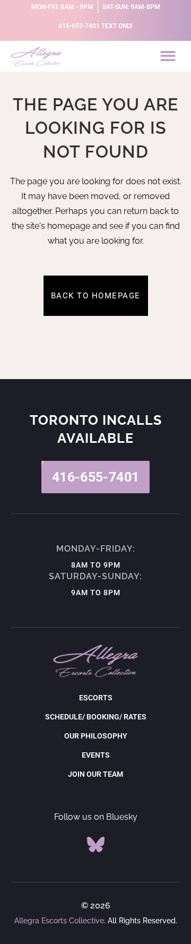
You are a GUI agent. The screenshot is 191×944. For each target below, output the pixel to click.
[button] (168, 56)
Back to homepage (96, 296)
